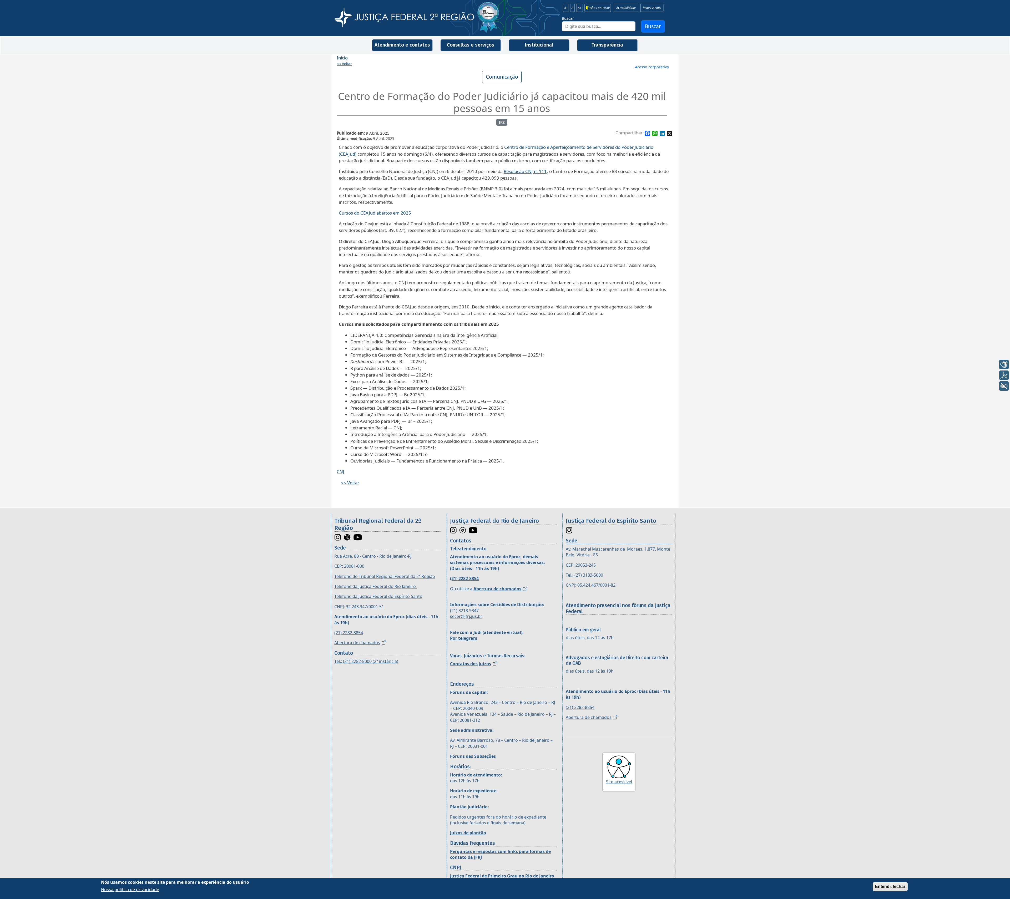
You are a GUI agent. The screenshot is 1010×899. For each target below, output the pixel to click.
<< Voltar (344, 64)
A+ (580, 8)
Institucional (539, 45)
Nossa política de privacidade (130, 889)
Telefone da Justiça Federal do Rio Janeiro (375, 586)
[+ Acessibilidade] (1004, 386)
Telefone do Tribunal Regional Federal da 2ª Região (384, 576)
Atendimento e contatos (402, 45)
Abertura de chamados (357, 643)
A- (565, 8)
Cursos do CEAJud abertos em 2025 (375, 213)
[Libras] (1004, 364)
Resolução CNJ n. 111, (526, 171)
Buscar (568, 18)
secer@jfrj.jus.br (466, 616)
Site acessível (619, 782)
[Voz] (1004, 375)
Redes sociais (652, 8)
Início (342, 58)
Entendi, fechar (890, 886)
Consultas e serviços (470, 45)
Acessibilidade (625, 8)
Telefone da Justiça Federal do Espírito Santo (378, 596)
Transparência (607, 45)
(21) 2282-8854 (348, 633)
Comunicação (502, 76)
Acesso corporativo (652, 66)
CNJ (340, 472)
